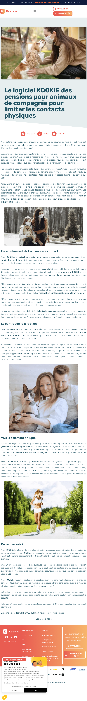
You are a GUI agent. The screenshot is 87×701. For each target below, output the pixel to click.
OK (36, 690)
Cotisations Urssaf (29, 656)
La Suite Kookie (27, 635)
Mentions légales (48, 635)
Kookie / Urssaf (47, 651)
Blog (23, 644)
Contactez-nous (44, 619)
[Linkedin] (15, 637)
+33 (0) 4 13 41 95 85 (11, 641)
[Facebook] (6, 637)
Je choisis (13, 690)
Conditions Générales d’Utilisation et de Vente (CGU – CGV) (50, 658)
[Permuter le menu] (34, 11)
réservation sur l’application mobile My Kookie (61, 293)
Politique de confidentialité (47, 641)
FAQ (23, 640)
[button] (28, 133)
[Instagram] (11, 637)
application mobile (10, 260)
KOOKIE (5, 199)
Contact (45, 630)
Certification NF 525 (49, 647)
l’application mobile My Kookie (25, 353)
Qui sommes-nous (28, 630)
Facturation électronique (27, 650)
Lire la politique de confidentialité (16, 683)
